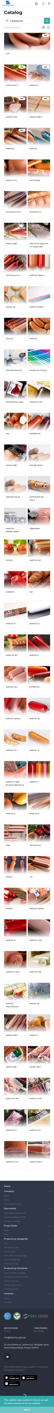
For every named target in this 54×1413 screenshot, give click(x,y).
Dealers (7, 1298)
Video (6, 1234)
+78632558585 (40, 1328)
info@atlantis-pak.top (15, 1337)
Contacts (8, 1293)
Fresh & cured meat (11, 1281)
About (6, 1196)
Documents (10, 1208)
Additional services (11, 1264)
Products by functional (15, 1268)
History (7, 1200)
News (6, 1230)
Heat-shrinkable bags (12, 1260)
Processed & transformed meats (16, 1277)
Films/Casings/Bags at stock (14, 1217)
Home (7, 1186)
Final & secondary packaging (15, 1273)
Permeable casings (11, 1247)
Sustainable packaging (12, 1204)
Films (6, 1243)
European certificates (12, 1221)
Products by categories (16, 1239)
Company (9, 1191)
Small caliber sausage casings (15, 1256)
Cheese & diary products (13, 1285)
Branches (7, 1302)
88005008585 (11, 1328)
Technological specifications (14, 1213)
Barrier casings (9, 1252)
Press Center (10, 1226)
